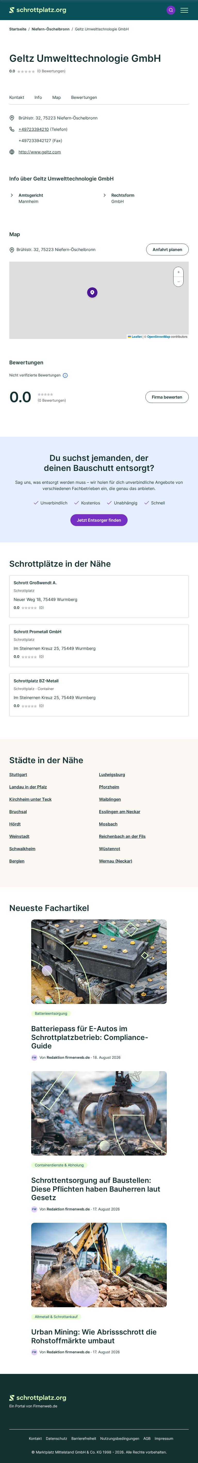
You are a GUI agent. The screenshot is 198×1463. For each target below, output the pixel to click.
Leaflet (136, 336)
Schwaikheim (22, 848)
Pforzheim (109, 786)
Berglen (16, 861)
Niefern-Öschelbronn (51, 29)
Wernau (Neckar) (115, 861)
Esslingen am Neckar (119, 811)
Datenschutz (56, 1438)
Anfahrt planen (167, 249)
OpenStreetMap (158, 336)
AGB (147, 1438)
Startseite (17, 29)
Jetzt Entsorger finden (99, 520)
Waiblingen (110, 799)
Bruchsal (18, 811)
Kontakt (35, 1438)
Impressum (164, 1438)
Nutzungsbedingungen (119, 1438)
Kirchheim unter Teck (30, 799)
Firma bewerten (167, 397)
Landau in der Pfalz (28, 786)
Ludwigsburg (112, 774)
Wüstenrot (109, 848)
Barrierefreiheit (83, 1438)
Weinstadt (19, 836)
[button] (171, 10)
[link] (99, 596)
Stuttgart (18, 774)
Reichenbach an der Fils (122, 836)
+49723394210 (34, 129)
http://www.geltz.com (40, 151)
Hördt (15, 824)
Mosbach (108, 824)
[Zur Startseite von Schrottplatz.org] (37, 10)
